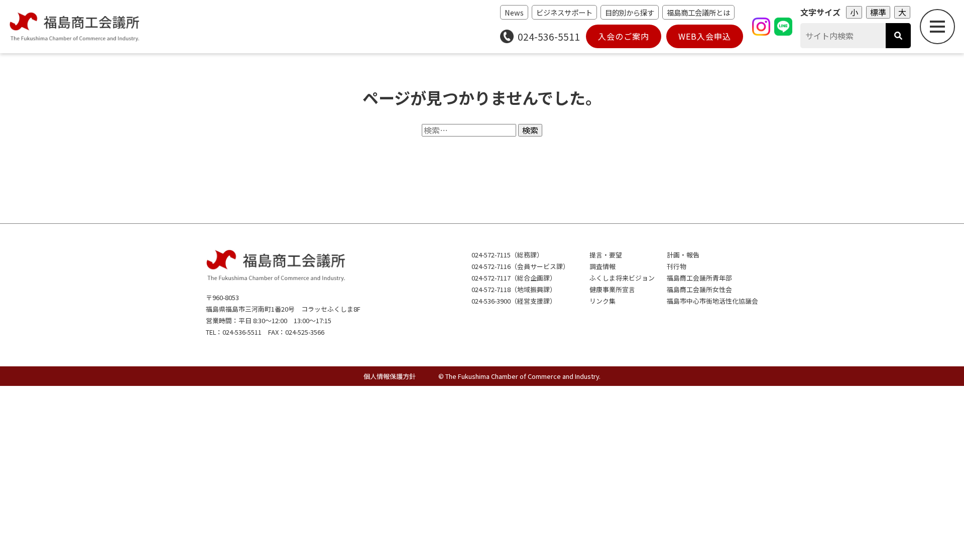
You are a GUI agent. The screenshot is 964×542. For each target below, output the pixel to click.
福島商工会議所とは (698, 12)
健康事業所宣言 (612, 289)
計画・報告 (683, 254)
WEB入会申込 (704, 36)
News (514, 12)
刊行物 (676, 266)
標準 (878, 12)
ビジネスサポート (564, 12)
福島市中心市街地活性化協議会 (712, 301)
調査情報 (602, 266)
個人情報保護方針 (390, 376)
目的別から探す (629, 12)
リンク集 (602, 301)
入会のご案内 (623, 36)
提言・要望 (605, 254)
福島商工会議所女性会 (699, 289)
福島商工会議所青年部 (699, 278)
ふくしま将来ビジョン (622, 278)
